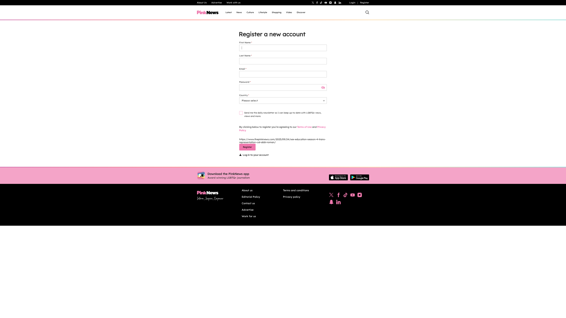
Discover (301, 12)
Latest (229, 12)
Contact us (248, 203)
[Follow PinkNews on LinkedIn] (340, 2)
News (239, 12)
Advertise (216, 2)
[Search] (367, 12)
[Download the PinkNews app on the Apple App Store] (338, 177)
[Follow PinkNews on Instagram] (359, 195)
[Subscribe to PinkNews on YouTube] (352, 195)
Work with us (233, 2)
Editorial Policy (251, 196)
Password (244, 82)
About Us (202, 2)
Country (243, 95)
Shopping (276, 12)
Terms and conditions (296, 190)
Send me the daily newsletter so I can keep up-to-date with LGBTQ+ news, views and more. (282, 114)
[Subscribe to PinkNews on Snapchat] (331, 202)
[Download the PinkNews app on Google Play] (359, 177)
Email (242, 69)
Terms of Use (304, 126)
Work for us (249, 216)
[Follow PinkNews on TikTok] (345, 195)
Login (352, 2)
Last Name (244, 55)
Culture (250, 12)
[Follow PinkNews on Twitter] (331, 195)
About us (247, 190)
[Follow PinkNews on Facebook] (338, 195)
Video (289, 12)
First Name (245, 42)
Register (364, 2)
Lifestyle (263, 12)
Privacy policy (291, 196)
